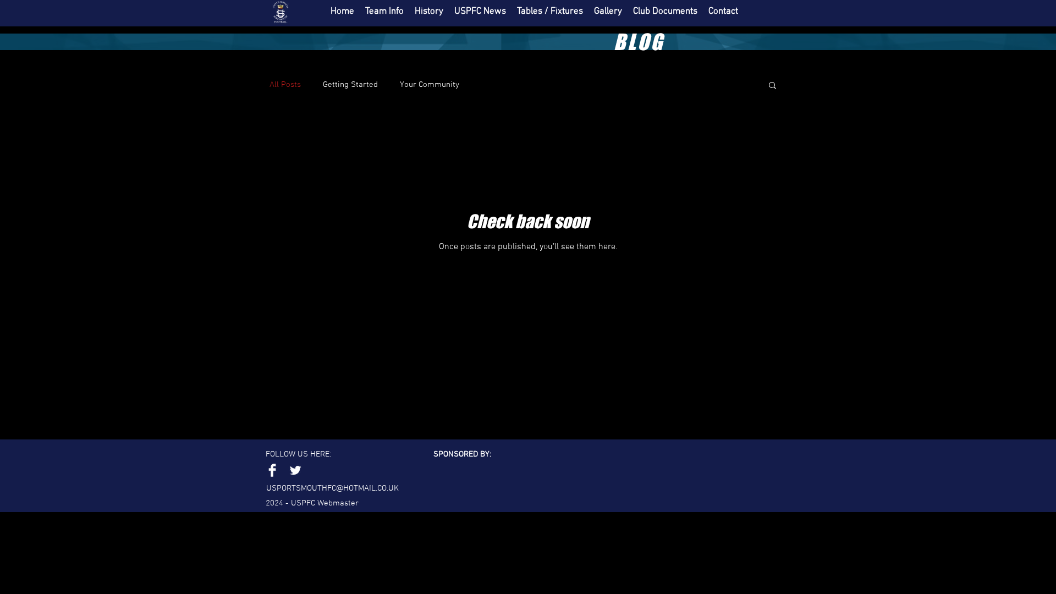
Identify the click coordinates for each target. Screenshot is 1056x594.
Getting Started (350, 85)
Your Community (429, 85)
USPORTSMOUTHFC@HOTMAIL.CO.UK (332, 488)
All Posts (285, 85)
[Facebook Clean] (272, 470)
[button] (772, 86)
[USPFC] (295, 470)
